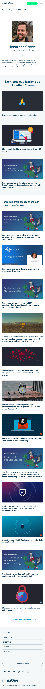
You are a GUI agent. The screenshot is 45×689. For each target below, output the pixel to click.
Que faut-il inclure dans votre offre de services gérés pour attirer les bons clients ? (21, 575)
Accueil (4, 10)
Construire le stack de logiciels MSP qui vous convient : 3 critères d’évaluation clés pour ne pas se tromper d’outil (21, 305)
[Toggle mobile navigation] (41, 3)
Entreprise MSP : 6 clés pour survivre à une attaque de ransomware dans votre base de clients (20, 373)
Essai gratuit (32, 3)
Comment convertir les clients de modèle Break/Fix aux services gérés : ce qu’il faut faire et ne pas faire (21, 185)
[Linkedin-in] (5, 672)
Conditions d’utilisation (29, 685)
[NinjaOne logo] (8, 3)
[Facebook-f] (14, 672)
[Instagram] (19, 672)
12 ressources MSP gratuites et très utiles (19, 115)
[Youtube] (9, 672)
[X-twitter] (28, 672)
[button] (22, 620)
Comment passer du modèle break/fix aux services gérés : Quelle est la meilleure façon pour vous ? (21, 237)
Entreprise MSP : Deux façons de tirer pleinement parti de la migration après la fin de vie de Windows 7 (21, 407)
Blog (10, 10)
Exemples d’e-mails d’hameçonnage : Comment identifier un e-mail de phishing (22, 439)
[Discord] (23, 672)
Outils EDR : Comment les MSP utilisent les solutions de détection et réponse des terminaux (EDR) (20, 508)
